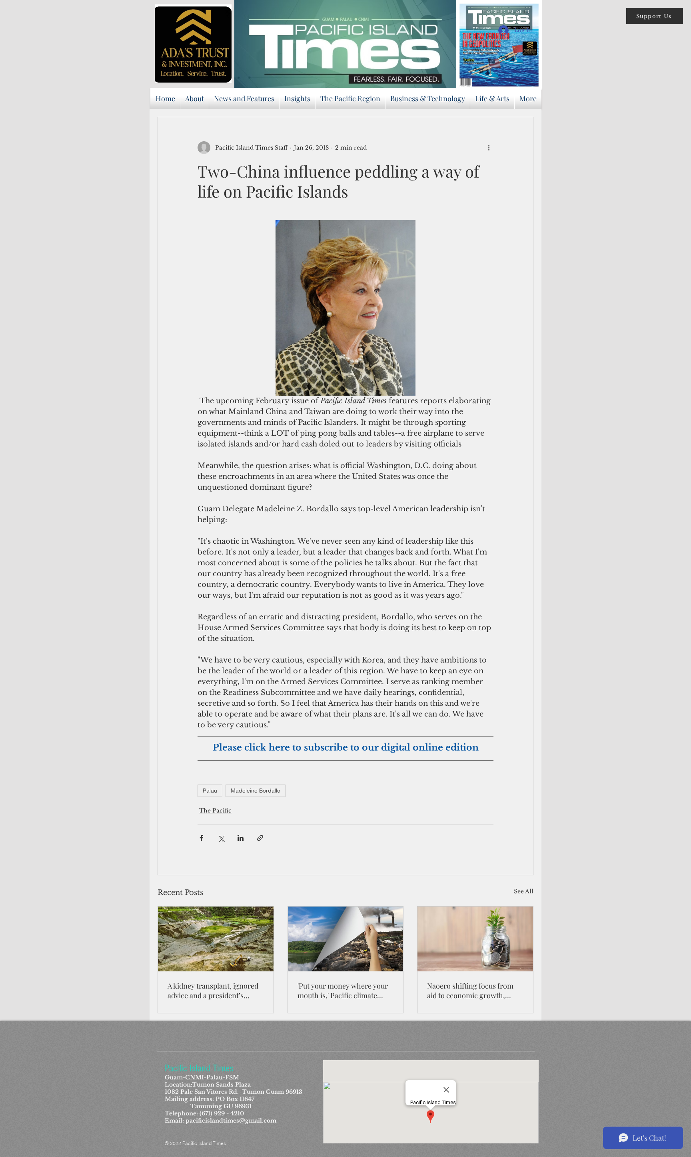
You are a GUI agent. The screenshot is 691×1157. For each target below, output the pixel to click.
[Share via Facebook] (201, 838)
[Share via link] (260, 838)
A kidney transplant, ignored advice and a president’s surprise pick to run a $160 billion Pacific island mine (213, 990)
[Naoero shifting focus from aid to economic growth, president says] (475, 939)
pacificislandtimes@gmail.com (231, 1120)
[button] (654, 16)
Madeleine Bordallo (255, 790)
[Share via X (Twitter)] (221, 838)
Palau (210, 790)
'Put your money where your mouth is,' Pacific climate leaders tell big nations (343, 990)
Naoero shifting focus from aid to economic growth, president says (470, 990)
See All (523, 891)
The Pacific (215, 810)
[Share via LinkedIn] (240, 838)
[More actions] (488, 147)
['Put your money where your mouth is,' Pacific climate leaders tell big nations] (345, 939)
